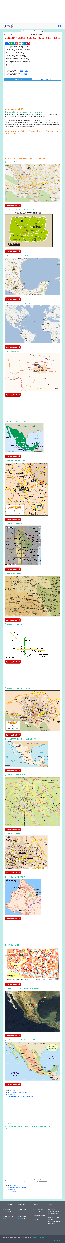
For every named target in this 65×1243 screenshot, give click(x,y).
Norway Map (37, 1219)
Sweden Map (23, 1216)
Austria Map (23, 1214)
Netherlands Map (9, 1214)
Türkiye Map (23, 1209)
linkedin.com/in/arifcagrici (25, 1097)
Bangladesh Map (38, 1209)
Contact (50, 1204)
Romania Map (38, 1214)
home (13, 35)
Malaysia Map (38, 1211)
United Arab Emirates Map (39, 1216)
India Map (7, 1218)
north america (20, 35)
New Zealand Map (9, 1216)
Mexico (24, 73)
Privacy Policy (35, 1237)
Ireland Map (23, 1211)
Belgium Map (21, 1204)
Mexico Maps (22, 70)
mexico (28, 35)
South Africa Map (7, 1204)
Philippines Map (9, 1209)
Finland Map (23, 1218)
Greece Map (36, 1204)
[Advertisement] (32, 11)
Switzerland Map (9, 1211)
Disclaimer (42, 1237)
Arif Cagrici (12, 1090)
